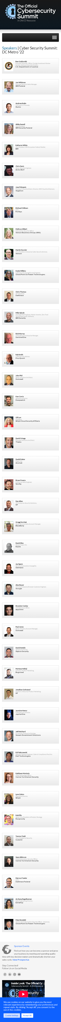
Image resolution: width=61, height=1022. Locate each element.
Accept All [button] (27, 1015)
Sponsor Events (21, 946)
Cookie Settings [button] (11, 1015)
